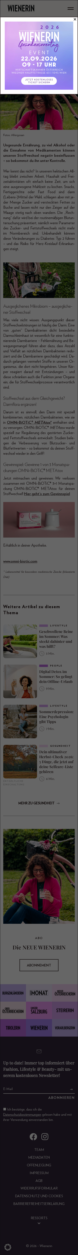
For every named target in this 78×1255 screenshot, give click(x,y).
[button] (8, 1247)
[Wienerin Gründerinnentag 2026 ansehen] (39, 56)
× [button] (75, 19)
